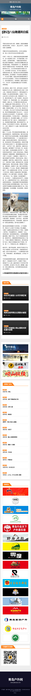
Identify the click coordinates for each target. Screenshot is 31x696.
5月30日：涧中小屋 (8, 407)
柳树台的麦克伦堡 (21, 273)
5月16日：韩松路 (7, 414)
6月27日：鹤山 (7, 391)
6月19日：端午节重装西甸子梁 (10, 399)
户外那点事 (4, 28)
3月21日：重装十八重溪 (9, 444)
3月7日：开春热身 (7, 459)
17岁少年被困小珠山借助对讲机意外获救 (15, 329)
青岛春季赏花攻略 (9, 273)
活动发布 (4, 389)
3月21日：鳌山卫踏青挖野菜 (10, 437)
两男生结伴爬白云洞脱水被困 (15, 313)
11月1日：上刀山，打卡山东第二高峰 (12, 475)
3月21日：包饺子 (7, 429)
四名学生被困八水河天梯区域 (15, 295)
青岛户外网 (15, 7)
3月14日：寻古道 (7, 452)
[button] (28, 19)
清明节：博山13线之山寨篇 (9, 422)
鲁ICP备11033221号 (10, 689)
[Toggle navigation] (15, 19)
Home (15, 692)
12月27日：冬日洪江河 (8, 467)
